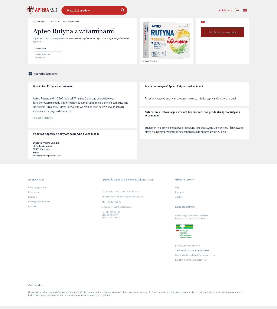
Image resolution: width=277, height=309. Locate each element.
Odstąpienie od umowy (39, 201)
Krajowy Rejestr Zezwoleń (187, 245)
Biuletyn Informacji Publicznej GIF (191, 259)
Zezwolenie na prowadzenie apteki (192, 250)
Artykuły (179, 196)
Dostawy (32, 196)
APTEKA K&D (39, 21)
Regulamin (33, 192)
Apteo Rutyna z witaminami (65, 21)
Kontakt (32, 206)
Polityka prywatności (38, 187)
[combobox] (113, 10)
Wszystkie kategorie (46, 74)
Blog (177, 187)
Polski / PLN (225, 10)
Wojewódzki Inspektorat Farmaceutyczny (195, 255)
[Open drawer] (245, 10)
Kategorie (179, 192)
